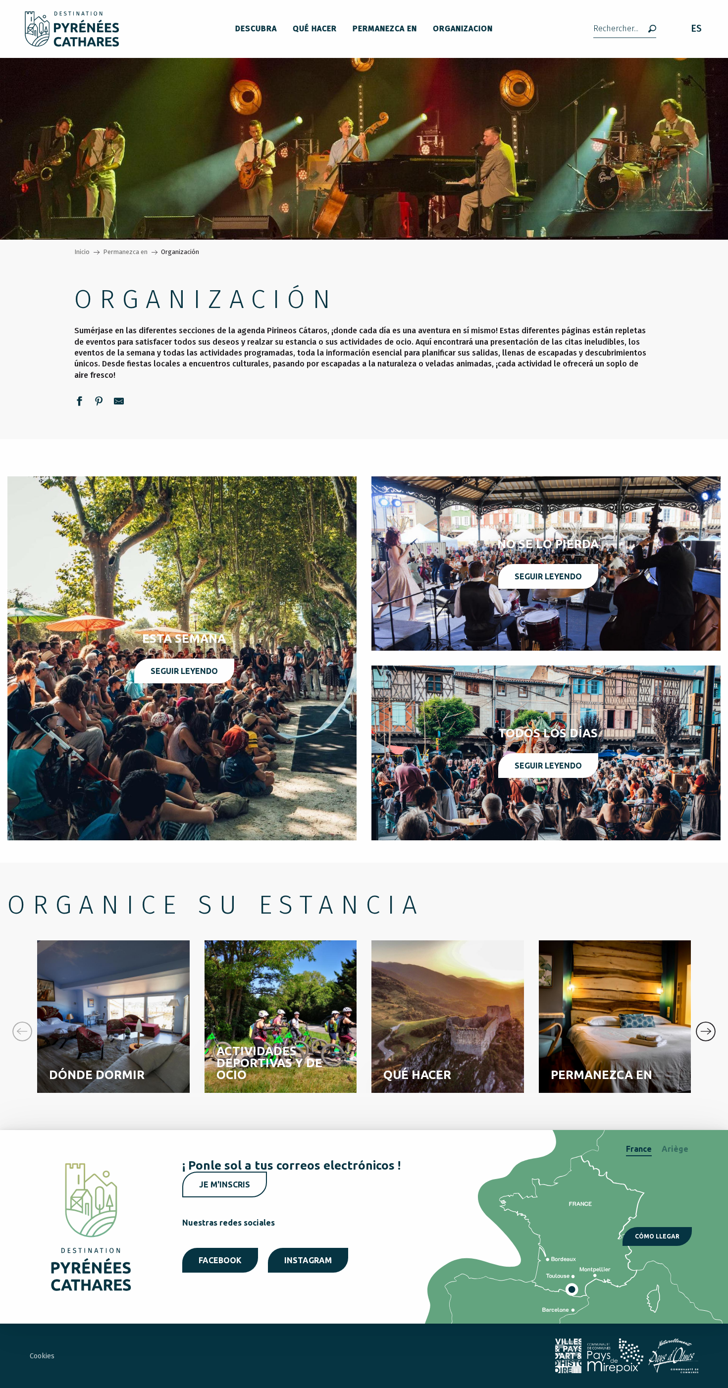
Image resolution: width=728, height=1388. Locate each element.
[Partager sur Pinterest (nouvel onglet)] (99, 402)
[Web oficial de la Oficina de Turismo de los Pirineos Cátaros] (72, 29)
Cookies (42, 1356)
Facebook (220, 1260)
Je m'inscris (224, 1184)
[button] (624, 29)
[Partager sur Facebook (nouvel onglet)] (79, 402)
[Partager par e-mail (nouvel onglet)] (119, 402)
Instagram (308, 1260)
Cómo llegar (657, 1236)
